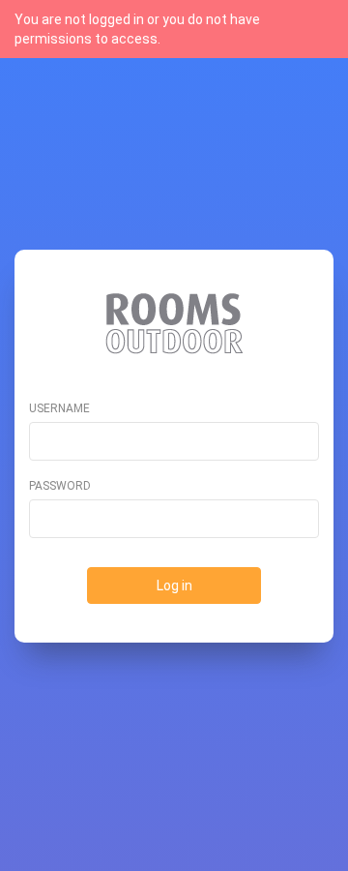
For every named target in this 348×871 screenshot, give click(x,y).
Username (59, 408)
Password (60, 486)
